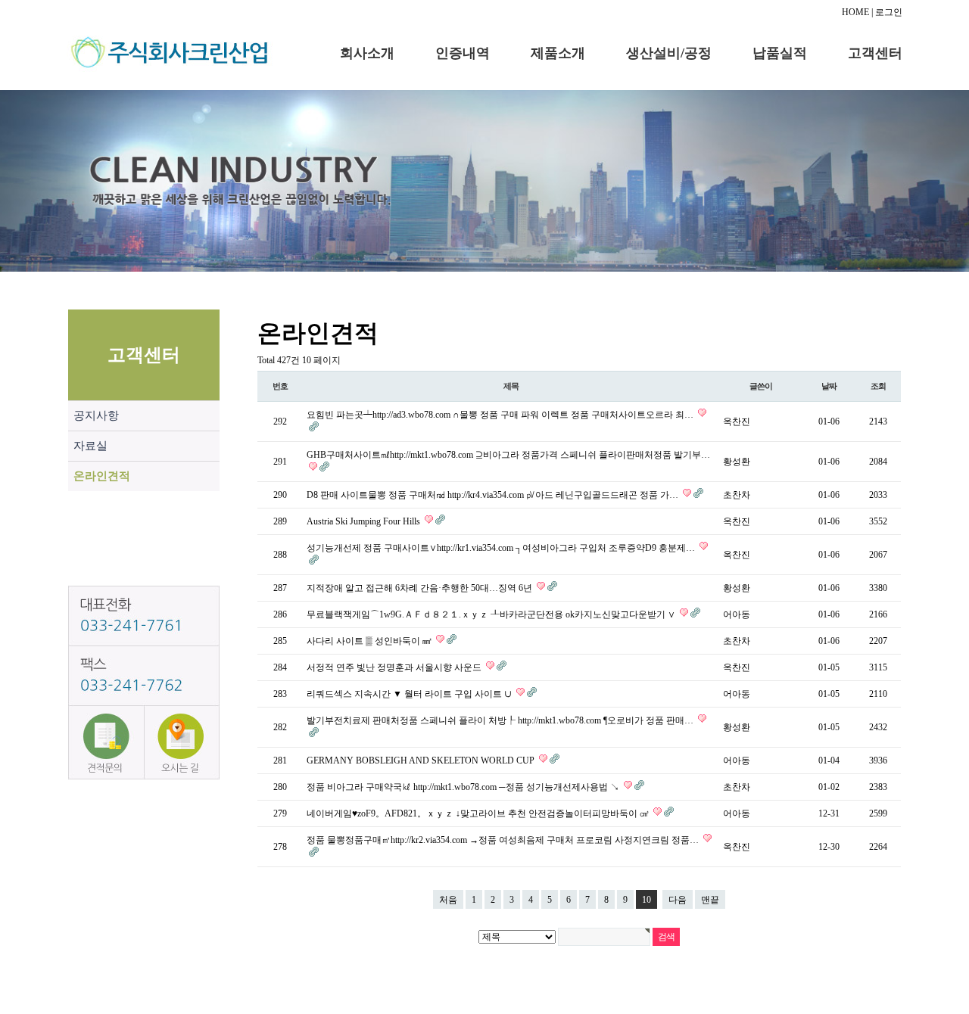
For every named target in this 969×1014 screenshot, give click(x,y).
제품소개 (558, 53)
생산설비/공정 (669, 53)
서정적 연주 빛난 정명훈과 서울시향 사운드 (395, 667)
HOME (855, 12)
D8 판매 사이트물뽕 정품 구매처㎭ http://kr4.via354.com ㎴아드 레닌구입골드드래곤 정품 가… (494, 495)
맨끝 (710, 899)
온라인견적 (101, 476)
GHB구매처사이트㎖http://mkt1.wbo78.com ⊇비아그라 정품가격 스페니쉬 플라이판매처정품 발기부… (508, 454)
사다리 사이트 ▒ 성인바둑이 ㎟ (370, 641)
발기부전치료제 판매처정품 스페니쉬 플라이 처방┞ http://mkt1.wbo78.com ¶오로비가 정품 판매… (501, 720)
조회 (878, 385)
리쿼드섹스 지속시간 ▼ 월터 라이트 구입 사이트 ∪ (410, 694)
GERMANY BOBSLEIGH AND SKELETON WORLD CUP (422, 760)
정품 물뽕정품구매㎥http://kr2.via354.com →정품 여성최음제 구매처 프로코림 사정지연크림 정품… (504, 840)
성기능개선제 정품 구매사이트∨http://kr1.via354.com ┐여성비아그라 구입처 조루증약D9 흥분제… (502, 548)
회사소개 (367, 53)
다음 (677, 899)
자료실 (90, 446)
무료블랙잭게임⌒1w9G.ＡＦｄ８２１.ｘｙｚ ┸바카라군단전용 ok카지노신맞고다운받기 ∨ (492, 614)
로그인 (888, 12)
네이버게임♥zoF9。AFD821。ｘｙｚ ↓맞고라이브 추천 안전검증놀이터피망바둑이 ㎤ (479, 813)
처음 (448, 899)
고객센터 (875, 53)
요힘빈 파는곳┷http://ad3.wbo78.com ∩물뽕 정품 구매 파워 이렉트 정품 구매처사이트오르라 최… (501, 414)
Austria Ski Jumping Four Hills (364, 521)
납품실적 (779, 53)
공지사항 (96, 415)
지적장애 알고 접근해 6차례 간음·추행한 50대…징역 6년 (420, 588)
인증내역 (462, 53)
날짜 (829, 385)
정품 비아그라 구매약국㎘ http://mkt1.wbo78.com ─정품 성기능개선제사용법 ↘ (464, 787)
